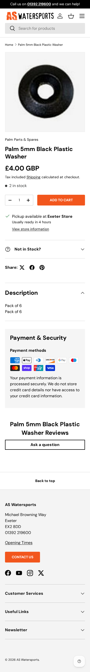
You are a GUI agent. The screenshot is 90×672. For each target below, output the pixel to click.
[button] (71, 16)
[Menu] (82, 16)
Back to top (45, 480)
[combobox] (45, 28)
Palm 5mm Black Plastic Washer (40, 45)
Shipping (33, 177)
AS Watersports (27, 660)
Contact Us (22, 557)
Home (9, 45)
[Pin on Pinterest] (42, 267)
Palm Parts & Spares (21, 139)
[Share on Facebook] (32, 267)
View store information (30, 229)
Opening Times (18, 542)
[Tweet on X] (22, 267)
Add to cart (61, 200)
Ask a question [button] (45, 444)
